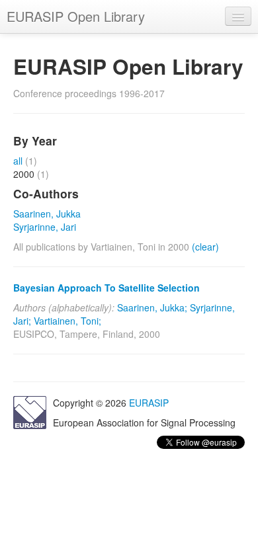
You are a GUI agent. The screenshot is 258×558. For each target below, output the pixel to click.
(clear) (205, 246)
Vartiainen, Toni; (67, 320)
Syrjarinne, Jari (44, 226)
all (17, 160)
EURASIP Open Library (76, 16)
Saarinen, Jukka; (152, 307)
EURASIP (149, 402)
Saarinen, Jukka (47, 213)
